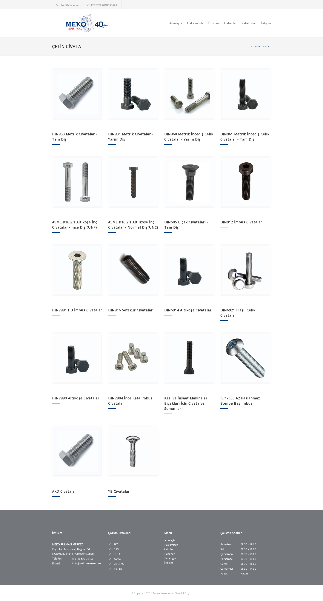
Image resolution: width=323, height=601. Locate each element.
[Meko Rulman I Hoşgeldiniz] (86, 23)
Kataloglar (249, 23)
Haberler (230, 23)
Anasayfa (175, 23)
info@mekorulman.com (104, 4)
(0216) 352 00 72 (70, 4)
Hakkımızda (195, 23)
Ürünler (213, 23)
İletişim (266, 23)
